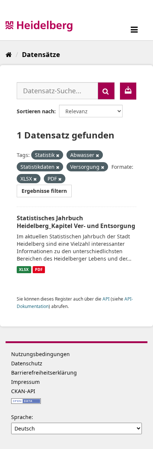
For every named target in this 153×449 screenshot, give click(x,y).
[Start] (9, 54)
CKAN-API (23, 391)
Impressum (25, 381)
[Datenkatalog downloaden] (128, 91)
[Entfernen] (57, 155)
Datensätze (41, 54)
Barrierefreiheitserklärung (44, 372)
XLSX (24, 269)
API (106, 299)
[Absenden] (106, 91)
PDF (39, 269)
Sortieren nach (35, 111)
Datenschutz (26, 363)
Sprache (21, 416)
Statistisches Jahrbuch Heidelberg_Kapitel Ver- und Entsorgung (76, 222)
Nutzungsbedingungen (40, 354)
